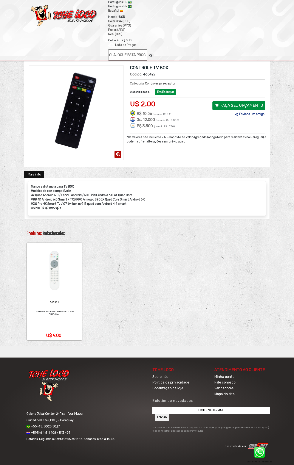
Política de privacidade (170, 382)
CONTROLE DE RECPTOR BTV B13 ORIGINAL (54, 313)
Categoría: (137, 83)
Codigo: (136, 74)
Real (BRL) (115, 34)
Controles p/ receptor (160, 83)
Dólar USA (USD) (119, 21)
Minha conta (224, 377)
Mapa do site (224, 394)
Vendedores (224, 388)
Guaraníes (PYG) (119, 25)
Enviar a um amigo (252, 114)
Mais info (34, 174)
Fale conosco (224, 382)
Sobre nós (160, 377)
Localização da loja (167, 388)
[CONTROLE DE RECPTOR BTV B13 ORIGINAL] (54, 270)
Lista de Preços (125, 45)
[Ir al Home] (64, 15)
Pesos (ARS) (116, 30)
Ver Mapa (75, 414)
